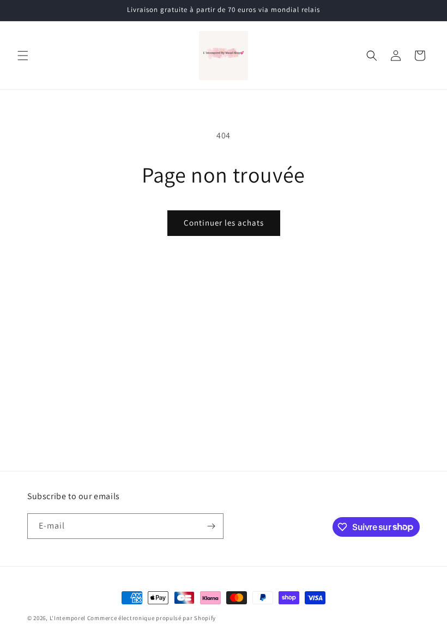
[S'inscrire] (211, 526)
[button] (23, 56)
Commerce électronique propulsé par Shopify (151, 618)
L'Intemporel (68, 618)
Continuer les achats (224, 222)
